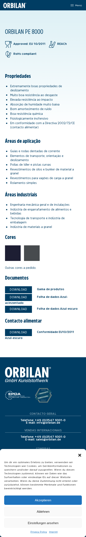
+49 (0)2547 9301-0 (50, 420)
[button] (80, 454)
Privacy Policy (38, 532)
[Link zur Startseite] (14, 5)
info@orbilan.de (48, 422)
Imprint (53, 532)
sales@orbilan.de (48, 439)
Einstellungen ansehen (43, 523)
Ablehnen (43, 511)
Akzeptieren (43, 500)
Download (18, 289)
